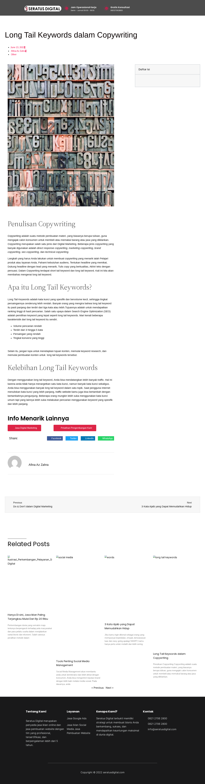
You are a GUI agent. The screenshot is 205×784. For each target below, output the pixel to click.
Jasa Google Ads (76, 718)
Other (13, 54)
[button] (55, 438)
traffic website (63, 391)
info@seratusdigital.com (162, 729)
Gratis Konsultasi (120, 7)
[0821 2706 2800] (144, 718)
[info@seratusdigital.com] (144, 728)
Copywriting (14, 236)
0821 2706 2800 (157, 718)
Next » (110, 687)
